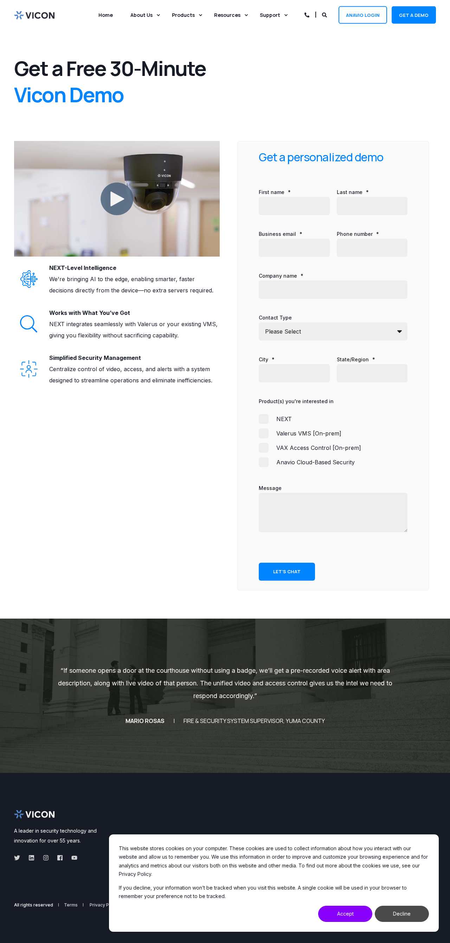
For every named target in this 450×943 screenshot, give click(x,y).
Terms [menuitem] (71, 905)
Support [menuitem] (270, 15)
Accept (345, 914)
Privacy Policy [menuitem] (104, 905)
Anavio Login (363, 15)
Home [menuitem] (105, 15)
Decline (402, 914)
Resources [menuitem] (227, 15)
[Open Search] (325, 14)
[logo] (34, 814)
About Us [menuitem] (141, 15)
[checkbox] (333, 440)
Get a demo (414, 15)
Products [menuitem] (183, 15)
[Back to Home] (34, 14)
